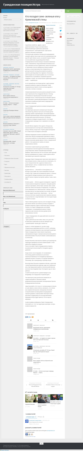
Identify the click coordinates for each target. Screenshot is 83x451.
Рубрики (5, 17)
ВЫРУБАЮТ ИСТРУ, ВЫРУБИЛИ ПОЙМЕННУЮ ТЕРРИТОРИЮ (41, 328)
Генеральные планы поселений (11, 158)
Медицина (42, 335)
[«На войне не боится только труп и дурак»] (56, 397)
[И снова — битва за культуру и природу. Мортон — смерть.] (29, 369)
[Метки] (52, 320)
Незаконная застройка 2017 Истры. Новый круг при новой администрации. (43, 351)
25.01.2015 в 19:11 (46, 420)
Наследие (47, 335)
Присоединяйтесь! (71, 23)
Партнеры (6, 170)
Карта (5, 164)
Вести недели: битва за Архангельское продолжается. (43, 361)
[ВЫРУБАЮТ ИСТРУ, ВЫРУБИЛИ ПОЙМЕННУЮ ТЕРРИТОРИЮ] (29, 326)
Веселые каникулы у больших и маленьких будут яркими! (11, 124)
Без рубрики (6, 129)
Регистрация (69, 40)
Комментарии (31, 417)
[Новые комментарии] (45, 320)
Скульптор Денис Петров (42, 406)
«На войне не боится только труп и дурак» (55, 402)
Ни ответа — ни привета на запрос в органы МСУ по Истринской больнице (44, 339)
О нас (5, 152)
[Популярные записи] (38, 320)
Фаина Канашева (50, 25)
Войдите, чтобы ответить (34, 424)
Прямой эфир (7, 173)
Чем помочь (7, 155)
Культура (5, 109)
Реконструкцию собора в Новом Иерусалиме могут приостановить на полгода (12, 29)
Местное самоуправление (11, 84)
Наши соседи (36, 358)
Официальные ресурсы (9, 167)
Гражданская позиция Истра (21, 4)
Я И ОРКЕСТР (7, 182)
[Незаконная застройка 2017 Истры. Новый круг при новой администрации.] (29, 347)
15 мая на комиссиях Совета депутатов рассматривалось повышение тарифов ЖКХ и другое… (11, 50)
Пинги (41, 417)
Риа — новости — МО (72, 33)
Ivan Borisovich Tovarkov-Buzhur (35, 420)
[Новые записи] (31, 320)
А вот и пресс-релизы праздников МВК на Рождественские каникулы (11, 117)
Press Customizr (26, 446)
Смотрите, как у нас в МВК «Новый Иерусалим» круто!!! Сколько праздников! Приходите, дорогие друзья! (12, 133)
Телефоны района (8, 179)
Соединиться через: (29, 432)
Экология (42, 325)
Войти (68, 42)
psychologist (7, 27)
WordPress (15, 446)
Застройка (36, 346)
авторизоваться (51, 430)
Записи (69, 43)
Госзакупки (6, 161)
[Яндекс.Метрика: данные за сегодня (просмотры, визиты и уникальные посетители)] (4, 450)
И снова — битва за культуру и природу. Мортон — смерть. (43, 371)
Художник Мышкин (30, 404)
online (5, 48)
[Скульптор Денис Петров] (44, 398)
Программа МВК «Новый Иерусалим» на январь (9, 142)
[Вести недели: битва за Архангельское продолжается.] (29, 359)
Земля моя (36, 325)
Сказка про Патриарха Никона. (10, 110)
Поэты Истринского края (33, 11)
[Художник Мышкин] (31, 398)
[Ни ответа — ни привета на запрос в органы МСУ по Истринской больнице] (29, 336)
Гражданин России (33, 22)
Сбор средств (7, 176)
